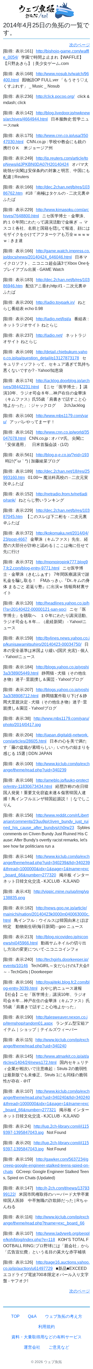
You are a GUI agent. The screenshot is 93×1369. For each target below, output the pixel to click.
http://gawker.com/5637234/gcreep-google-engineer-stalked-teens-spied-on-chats (46, 1165)
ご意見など (59, 1347)
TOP (15, 1316)
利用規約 (46, 1326)
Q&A (32, 1316)
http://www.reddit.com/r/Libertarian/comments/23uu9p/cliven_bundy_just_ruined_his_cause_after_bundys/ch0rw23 (46, 821)
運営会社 (32, 1347)
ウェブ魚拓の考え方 (63, 1316)
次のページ (79, 45)
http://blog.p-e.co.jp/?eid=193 (62, 455)
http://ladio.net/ (49, 335)
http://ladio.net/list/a (53, 319)
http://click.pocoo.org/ (55, 96)
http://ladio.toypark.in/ (55, 302)
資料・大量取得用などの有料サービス (46, 1337)
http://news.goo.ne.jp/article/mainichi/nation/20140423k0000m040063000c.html (46, 914)
